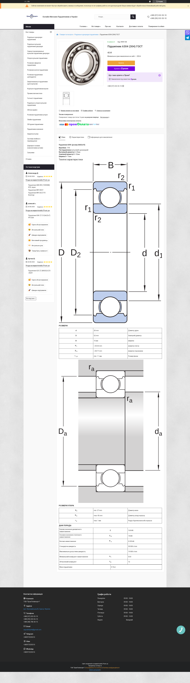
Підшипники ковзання (35, 129)
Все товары (30, 32)
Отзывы (28, 159)
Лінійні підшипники (34, 119)
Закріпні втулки (32, 134)
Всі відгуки (30, 298)
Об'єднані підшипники (35, 124)
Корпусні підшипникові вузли (37, 89)
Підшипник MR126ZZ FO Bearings (37, 194)
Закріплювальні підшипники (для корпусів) (37, 83)
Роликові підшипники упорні (37, 115)
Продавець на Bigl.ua (95, 665)
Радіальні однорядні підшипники (86, 34)
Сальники (30, 152)
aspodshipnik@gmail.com (32, 630)
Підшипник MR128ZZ (35, 190)
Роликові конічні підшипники (37, 70)
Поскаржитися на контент (94, 667)
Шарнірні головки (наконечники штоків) (35, 147)
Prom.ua (105, 664)
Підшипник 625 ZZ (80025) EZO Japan (39, 272)
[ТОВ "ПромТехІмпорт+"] (32, 17)
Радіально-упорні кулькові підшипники (37, 104)
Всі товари (96, 26)
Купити (121, 63)
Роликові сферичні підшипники (34, 64)
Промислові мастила (34, 93)
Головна (83, 26)
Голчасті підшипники (34, 98)
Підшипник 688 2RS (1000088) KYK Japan (39, 186)
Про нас (108, 26)
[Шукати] (133, 16)
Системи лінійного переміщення (33, 140)
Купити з (117, 69)
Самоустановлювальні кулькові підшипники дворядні (38, 52)
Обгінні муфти (32, 110)
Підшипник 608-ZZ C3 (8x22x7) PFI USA (39, 216)
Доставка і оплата (136, 26)
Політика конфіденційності (111, 667)
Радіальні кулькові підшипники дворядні (35, 45)
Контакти (119, 26)
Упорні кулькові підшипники (37, 58)
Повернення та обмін (156, 26)
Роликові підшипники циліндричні (35, 76)
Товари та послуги (66, 34)
